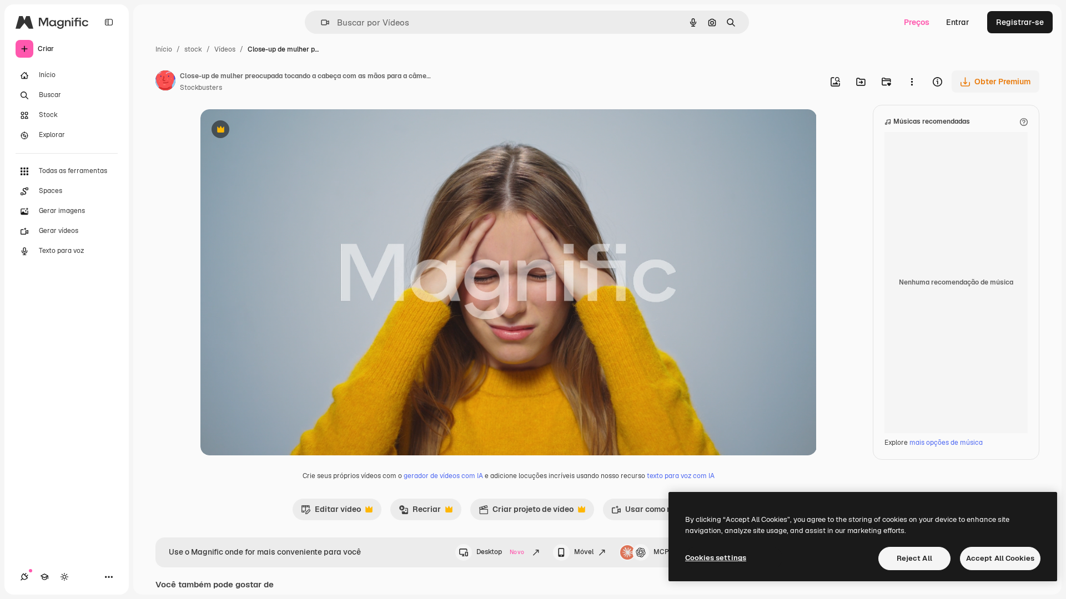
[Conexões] (24, 577)
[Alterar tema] (64, 577)
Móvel (584, 551)
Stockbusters (201, 87)
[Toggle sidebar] (109, 22)
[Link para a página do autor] (165, 82)
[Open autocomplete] (320, 22)
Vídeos (224, 49)
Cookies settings (715, 557)
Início (163, 49)
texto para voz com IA (681, 475)
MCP (661, 551)
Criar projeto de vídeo (526, 512)
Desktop (500, 551)
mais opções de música (946, 442)
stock (193, 49)
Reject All (914, 558)
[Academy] (44, 577)
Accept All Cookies (1000, 558)
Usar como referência (658, 512)
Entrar (957, 22)
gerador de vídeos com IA (443, 475)
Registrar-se (1020, 22)
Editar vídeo (331, 512)
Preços (916, 22)
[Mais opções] (912, 81)
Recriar (420, 512)
